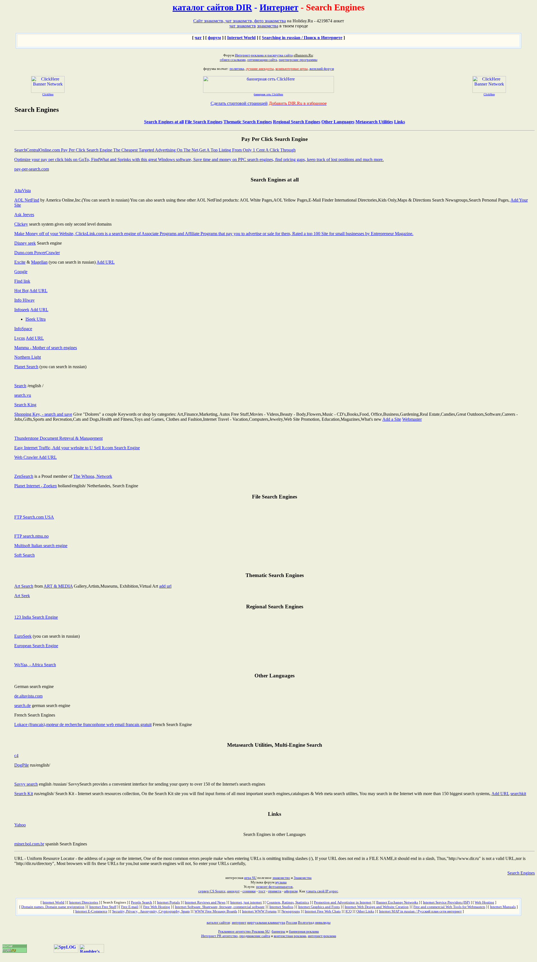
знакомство (281, 878)
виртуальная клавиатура (266, 922)
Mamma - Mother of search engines (45, 347)
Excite (19, 262)
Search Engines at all (164, 121)
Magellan (39, 262)
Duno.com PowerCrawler (37, 252)
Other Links (365, 911)
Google (20, 271)
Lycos (19, 338)
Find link (22, 281)
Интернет (279, 7)
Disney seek (25, 243)
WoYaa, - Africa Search (35, 664)
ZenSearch (23, 476)
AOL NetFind (26, 200)
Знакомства (303, 878)
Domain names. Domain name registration (52, 907)
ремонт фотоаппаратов (274, 887)
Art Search (23, 586)
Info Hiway (24, 300)
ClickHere (47, 94)
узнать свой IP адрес (322, 891)
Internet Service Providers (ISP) (446, 902)
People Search (141, 902)
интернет (239, 922)
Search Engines (521, 873)
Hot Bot (21, 290)
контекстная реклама (290, 936)
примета (274, 891)
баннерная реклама (304, 931)
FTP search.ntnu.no (31, 536)
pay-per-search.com (31, 169)
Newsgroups (290, 911)
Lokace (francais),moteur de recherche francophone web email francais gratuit (83, 724)
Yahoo (20, 824)
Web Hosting (484, 902)
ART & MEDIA (58, 586)
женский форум (321, 69)
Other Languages (337, 121)
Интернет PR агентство (219, 936)
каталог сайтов (218, 922)
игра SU (250, 878)
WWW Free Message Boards (215, 911)
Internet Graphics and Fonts (319, 907)
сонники (249, 891)
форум (214, 37)
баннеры (278, 931)
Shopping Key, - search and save (43, 414)
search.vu (22, 395)
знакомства (267, 25)
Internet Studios (281, 907)
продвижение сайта (254, 936)
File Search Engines (203, 121)
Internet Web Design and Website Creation (377, 907)
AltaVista (22, 190)
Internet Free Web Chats (323, 911)
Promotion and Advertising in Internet (342, 902)
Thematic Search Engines (247, 121)
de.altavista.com (28, 696)
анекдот (233, 891)
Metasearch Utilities (374, 121)
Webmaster (412, 419)
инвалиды (323, 922)
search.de (22, 705)
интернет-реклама (322, 936)
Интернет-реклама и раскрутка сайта (264, 55)
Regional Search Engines (296, 121)
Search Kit (23, 793)
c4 (16, 755)
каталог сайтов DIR (212, 7)
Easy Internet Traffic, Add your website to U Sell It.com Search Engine (77, 447)
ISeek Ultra (35, 319)
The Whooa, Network (92, 476)
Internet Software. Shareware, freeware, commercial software (220, 907)
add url (165, 586)
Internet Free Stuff (102, 907)
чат (198, 37)
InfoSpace (23, 328)
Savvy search (26, 784)
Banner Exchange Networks (397, 902)
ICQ (348, 911)
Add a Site (391, 419)
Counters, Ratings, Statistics (288, 902)
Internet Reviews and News (205, 902)
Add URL (105, 262)
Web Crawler (26, 457)
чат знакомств (242, 25)
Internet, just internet (246, 902)
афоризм (291, 891)
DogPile (21, 765)
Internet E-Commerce (91, 911)
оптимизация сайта (262, 60)
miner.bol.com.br (29, 844)
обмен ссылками (233, 60)
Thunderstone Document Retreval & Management (58, 438)
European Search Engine (36, 645)
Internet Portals (168, 902)
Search (20, 385)
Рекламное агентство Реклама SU (244, 931)
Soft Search (24, 555)
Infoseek (21, 309)
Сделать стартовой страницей (239, 103)
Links (399, 121)
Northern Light (27, 357)
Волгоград (306, 922)
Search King (25, 404)
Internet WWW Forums (259, 911)
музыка (281, 882)
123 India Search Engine (36, 617)
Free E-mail (129, 907)
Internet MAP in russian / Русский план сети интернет (420, 911)
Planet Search (26, 366)
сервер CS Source (211, 891)
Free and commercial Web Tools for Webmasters (449, 907)
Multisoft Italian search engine (40, 545)
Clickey (21, 224)
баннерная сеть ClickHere (268, 94)
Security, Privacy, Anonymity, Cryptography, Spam (151, 911)
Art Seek (22, 595)
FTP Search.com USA (34, 517)
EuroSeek (23, 636)
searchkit (518, 793)
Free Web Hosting (156, 907)
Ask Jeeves (24, 214)
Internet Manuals (503, 907)
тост (261, 891)
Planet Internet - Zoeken (35, 485)
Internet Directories (83, 902)
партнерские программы (298, 60)
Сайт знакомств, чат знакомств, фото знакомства (239, 20)
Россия (291, 922)
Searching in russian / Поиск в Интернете (302, 37)
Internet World (241, 37)
